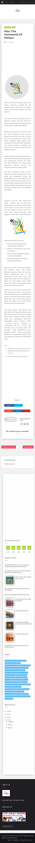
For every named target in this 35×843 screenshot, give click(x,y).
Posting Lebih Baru (9, 447)
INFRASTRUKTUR (10, 677)
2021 (8, 720)
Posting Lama (28, 447)
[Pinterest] (24, 548)
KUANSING (17, 682)
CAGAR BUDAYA (9, 668)
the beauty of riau (25, 419)
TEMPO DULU (18, 694)
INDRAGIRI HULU (22, 675)
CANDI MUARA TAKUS (21, 668)
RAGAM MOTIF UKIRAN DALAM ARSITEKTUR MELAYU (23, 623)
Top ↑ (30, 840)
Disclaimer (15, 840)
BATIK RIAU (8, 663)
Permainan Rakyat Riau (21, 634)
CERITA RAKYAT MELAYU (12, 670)
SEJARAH (17, 691)
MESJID (7, 684)
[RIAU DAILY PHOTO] (6, 793)
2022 (8, 717)
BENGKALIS (16, 663)
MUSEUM (22, 684)
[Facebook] (8, 548)
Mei (9, 727)
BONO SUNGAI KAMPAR (12, 665)
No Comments (10, 42)
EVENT (15, 672)
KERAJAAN (8, 679)
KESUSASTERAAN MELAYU (20, 679)
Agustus (10, 722)
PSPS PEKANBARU (10, 689)
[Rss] (29, 548)
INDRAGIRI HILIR (10, 675)
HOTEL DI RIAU (23, 672)
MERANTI (24, 682)
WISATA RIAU (9, 698)
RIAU (13, 27)
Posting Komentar (9, 464)
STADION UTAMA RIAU (21, 610)
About (9, 840)
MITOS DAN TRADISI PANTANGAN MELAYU (17, 594)
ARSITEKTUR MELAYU (11, 660)
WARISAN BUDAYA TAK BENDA (21, 696)
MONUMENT (14, 684)
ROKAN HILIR (25, 689)
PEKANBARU (8, 687)
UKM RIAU (8, 696)
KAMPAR (24, 677)
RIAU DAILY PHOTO (17, 835)
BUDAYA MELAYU (25, 665)
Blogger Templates (28, 835)
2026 (8, 711)
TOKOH (26, 694)
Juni (9, 725)
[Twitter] (13, 548)
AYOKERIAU (8, 27)
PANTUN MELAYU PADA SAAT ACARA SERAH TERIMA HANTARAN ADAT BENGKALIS (17, 565)
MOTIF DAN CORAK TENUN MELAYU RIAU (23, 577)
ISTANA (18, 677)
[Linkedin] (19, 548)
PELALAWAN (17, 687)
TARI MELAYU (9, 694)
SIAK (22, 691)
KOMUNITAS (8, 682)
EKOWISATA (8, 672)
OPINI (28, 684)
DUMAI (23, 670)
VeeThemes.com (12, 838)
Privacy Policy (24, 840)
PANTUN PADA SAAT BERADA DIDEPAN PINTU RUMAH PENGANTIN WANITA (18, 571)
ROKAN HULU (9, 691)
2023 (8, 714)
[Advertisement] (17, 378)
